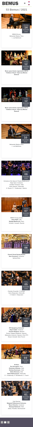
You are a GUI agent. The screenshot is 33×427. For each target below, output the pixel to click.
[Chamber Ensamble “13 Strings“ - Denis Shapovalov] (16, 278)
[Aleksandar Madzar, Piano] (16, 131)
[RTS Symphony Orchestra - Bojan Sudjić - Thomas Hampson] (16, 314)
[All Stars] (16, 351)
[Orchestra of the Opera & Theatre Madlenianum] (16, 168)
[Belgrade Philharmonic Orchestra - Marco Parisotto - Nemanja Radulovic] (16, 388)
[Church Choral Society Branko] (16, 241)
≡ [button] (24, 3)
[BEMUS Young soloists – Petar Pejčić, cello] (16, 204)
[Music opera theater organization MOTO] (16, 58)
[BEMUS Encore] (16, 21)
